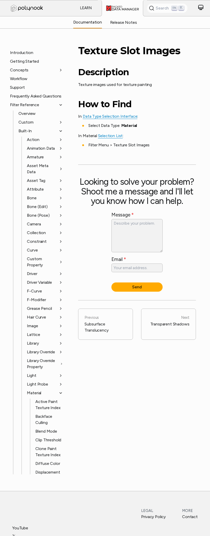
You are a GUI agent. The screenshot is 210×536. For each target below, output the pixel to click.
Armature (35, 157)
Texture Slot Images (129, 51)
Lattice (33, 334)
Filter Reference (24, 104)
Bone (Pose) (38, 215)
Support (17, 87)
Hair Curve (36, 317)
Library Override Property (41, 363)
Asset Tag (36, 180)
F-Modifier (36, 299)
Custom (25, 122)
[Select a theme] (201, 8)
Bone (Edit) (37, 206)
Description (103, 72)
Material (34, 392)
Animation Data (41, 148)
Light (31, 375)
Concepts (19, 70)
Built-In (25, 130)
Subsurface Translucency (96, 324)
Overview (27, 113)
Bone (31, 197)
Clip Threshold (48, 439)
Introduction (21, 52)
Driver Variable (39, 282)
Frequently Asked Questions (35, 96)
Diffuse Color (47, 463)
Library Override (41, 351)
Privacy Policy (153, 516)
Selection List (110, 135)
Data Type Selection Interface (110, 116)
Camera (34, 224)
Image (32, 325)
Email (118, 259)
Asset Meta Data (37, 168)
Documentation (87, 22)
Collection (36, 232)
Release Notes (123, 22)
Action (33, 139)
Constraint (36, 241)
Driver (32, 273)
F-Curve (34, 291)
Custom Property (35, 261)
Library (33, 343)
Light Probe (37, 384)
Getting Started (24, 61)
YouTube (20, 528)
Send (137, 287)
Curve (32, 250)
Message (122, 215)
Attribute (35, 189)
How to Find (104, 104)
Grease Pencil (39, 308)
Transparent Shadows (170, 320)
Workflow (18, 78)
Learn (86, 8)
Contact (190, 516)
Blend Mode (46, 431)
